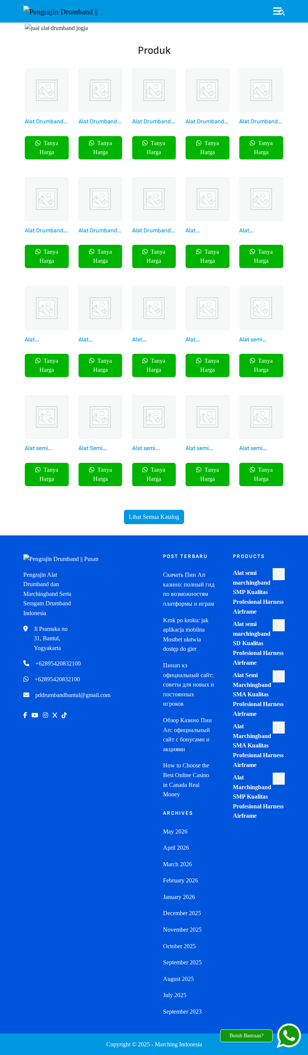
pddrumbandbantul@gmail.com (72, 695)
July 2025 (174, 995)
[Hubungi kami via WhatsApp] (289, 1036)
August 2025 (178, 979)
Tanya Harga (48, 147)
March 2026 (177, 864)
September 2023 (182, 1011)
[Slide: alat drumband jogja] (140, 22)
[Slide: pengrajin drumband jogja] (167, 22)
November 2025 (182, 929)
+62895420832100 (58, 663)
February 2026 (180, 880)
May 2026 (175, 831)
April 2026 (176, 847)
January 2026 (179, 897)
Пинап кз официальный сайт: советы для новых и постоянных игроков (188, 684)
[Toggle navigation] (279, 11)
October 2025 (179, 946)
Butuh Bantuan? (246, 1035)
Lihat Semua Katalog (154, 517)
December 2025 (182, 913)
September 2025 (182, 962)
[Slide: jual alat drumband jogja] (154, 22)
